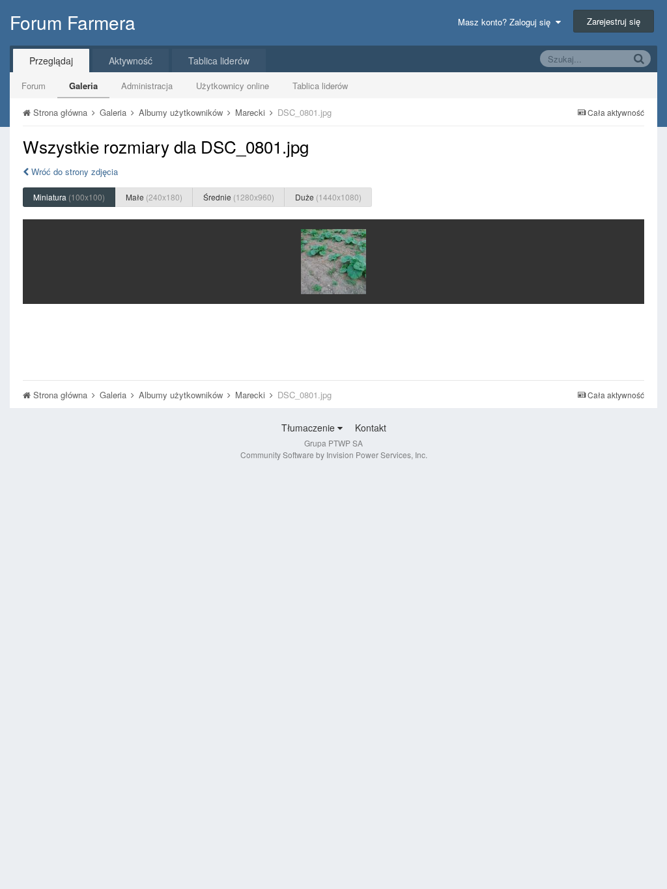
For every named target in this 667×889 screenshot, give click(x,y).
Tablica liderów (320, 85)
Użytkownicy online (232, 85)
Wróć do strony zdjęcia (73, 171)
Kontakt (370, 427)
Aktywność (130, 60)
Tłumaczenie (309, 427)
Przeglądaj (51, 60)
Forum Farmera (72, 22)
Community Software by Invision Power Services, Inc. (333, 454)
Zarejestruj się (613, 21)
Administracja (147, 85)
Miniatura (69, 196)
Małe (154, 196)
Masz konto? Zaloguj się (507, 22)
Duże (328, 196)
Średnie (238, 196)
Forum (33, 85)
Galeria (83, 85)
